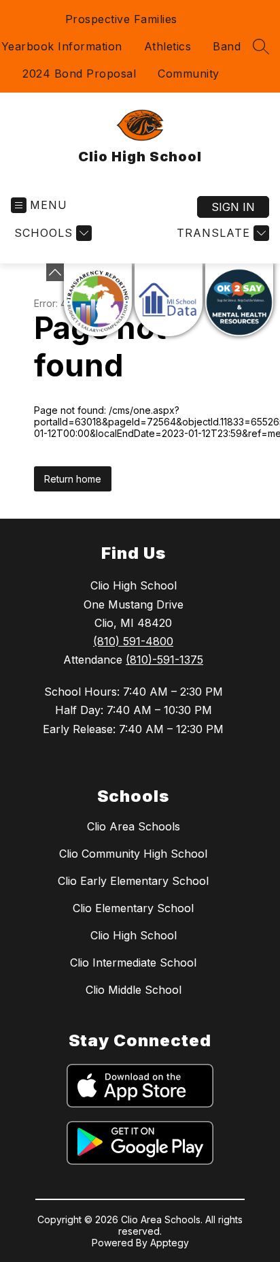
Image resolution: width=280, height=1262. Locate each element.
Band (227, 46)
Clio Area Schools (133, 826)
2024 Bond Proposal (79, 73)
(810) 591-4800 (133, 641)
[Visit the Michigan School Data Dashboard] (169, 299)
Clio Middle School (133, 990)
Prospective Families (121, 19)
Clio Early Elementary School (133, 881)
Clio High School (133, 935)
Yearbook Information (61, 46)
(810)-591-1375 (164, 659)
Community (189, 73)
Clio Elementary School (133, 908)
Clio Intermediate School (133, 962)
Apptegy (169, 1242)
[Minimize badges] (55, 272)
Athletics (168, 46)
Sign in (233, 207)
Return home (72, 479)
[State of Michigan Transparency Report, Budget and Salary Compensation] (98, 299)
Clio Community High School (133, 853)
